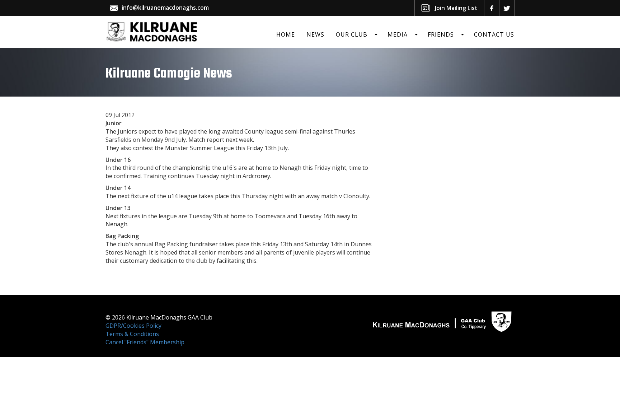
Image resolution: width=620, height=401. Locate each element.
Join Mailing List (456, 8)
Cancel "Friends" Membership (144, 342)
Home (285, 34)
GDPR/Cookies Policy (133, 326)
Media (398, 34)
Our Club (351, 34)
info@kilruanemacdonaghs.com (165, 7)
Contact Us (494, 34)
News (315, 34)
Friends (441, 34)
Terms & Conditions (132, 334)
